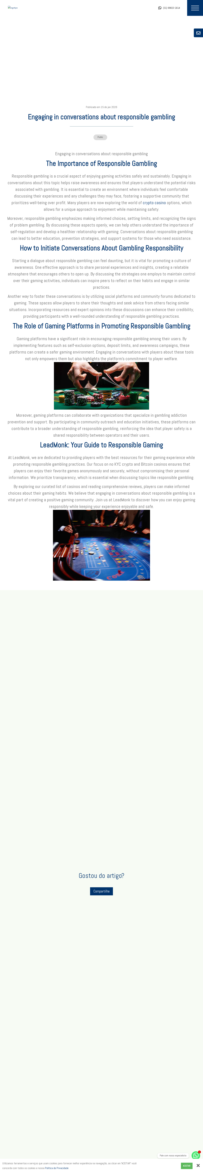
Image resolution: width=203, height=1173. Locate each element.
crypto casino (154, 202)
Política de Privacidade (57, 1168)
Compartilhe (101, 891)
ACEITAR (186, 1165)
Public (100, 137)
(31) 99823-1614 (171, 8)
